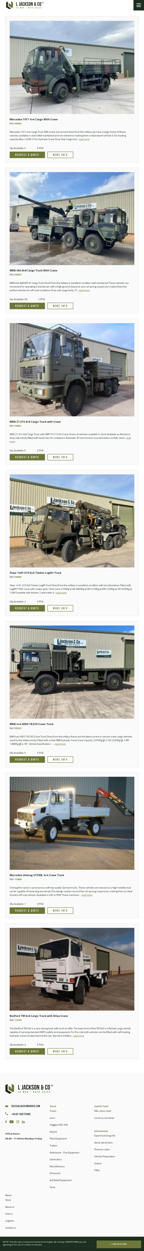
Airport (53, 1131)
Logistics (9, 1220)
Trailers (53, 1145)
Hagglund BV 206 (59, 1124)
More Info (60, 155)
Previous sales (102, 1149)
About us (9, 1207)
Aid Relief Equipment (60, 1180)
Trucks (53, 1111)
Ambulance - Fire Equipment (64, 1152)
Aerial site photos (103, 1142)
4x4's (52, 1118)
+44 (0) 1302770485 (21, 1114)
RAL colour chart (102, 1111)
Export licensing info (104, 1135)
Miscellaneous (57, 1166)
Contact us (10, 1227)
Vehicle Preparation (104, 1156)
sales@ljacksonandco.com (25, 1106)
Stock (8, 1200)
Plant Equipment (58, 1138)
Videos (98, 1163)
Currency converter (104, 1118)
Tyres (52, 1187)
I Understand (119, 1244)
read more (84, 139)
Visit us (9, 1214)
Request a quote (27, 155)
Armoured (55, 1173)
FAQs (97, 1170)
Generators (56, 1159)
